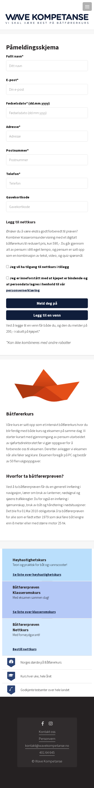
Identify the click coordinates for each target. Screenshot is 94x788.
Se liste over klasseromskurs (34, 612)
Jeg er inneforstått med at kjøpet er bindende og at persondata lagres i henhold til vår (47, 284)
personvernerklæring (23, 290)
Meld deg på (47, 303)
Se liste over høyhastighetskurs (37, 574)
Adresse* (13, 126)
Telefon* (13, 174)
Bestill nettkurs (25, 649)
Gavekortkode (17, 197)
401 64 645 (47, 752)
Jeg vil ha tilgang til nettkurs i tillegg (39, 267)
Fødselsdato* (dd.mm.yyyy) (28, 103)
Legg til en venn (47, 315)
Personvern (47, 738)
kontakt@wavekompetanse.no (47, 745)
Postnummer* (17, 150)
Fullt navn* (14, 56)
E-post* (12, 80)
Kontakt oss (47, 731)
